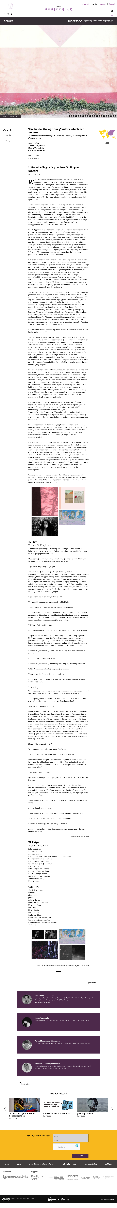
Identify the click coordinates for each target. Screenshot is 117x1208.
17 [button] (73, 790)
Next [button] (111, 1109)
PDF (8, 141)
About (19, 1164)
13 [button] (55, 412)
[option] (24, 1108)
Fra (112, 4)
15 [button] (78, 477)
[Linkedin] (11, 130)
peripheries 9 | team (69, 1164)
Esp (103, 4)
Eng (94, 4)
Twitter (11, 14)
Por (85, 4)
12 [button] (79, 407)
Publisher (108, 1164)
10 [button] (75, 402)
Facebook (4, 14)
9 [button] (87, 369)
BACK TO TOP (25, 1084)
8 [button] (82, 359)
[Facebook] (4, 130)
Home (7, 1164)
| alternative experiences (90, 21)
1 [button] (37, 199)
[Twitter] (7, 130)
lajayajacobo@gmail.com (42, 1002)
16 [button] (42, 766)
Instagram (8, 14)
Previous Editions (90, 1164)
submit (80, 1156)
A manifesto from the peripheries (41, 1164)
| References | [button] (93, 983)
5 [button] (67, 347)
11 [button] (36, 407)
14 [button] (67, 414)
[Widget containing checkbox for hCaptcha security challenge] (66, 1146)
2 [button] (64, 232)
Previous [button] (5, 1109)
